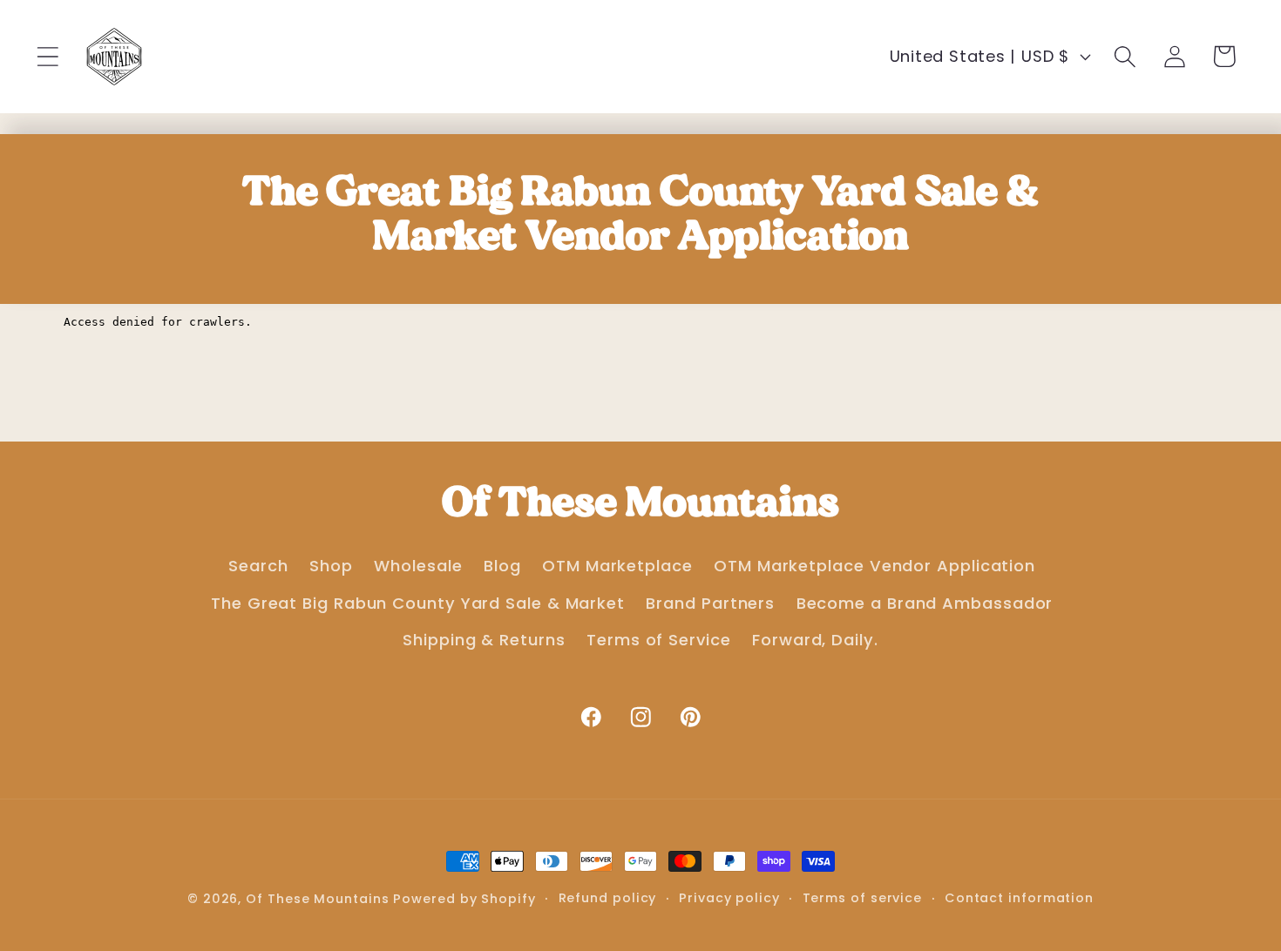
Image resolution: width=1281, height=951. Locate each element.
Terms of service (863, 898)
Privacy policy (729, 898)
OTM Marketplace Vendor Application (874, 566)
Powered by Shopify (464, 898)
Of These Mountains (319, 898)
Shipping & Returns (484, 640)
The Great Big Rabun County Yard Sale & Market (418, 603)
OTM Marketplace (617, 566)
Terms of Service (658, 640)
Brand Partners (710, 603)
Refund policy (608, 898)
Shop (331, 566)
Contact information (1019, 898)
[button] (47, 56)
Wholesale (418, 566)
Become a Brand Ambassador (925, 603)
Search (258, 566)
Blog (502, 566)
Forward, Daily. (815, 640)
